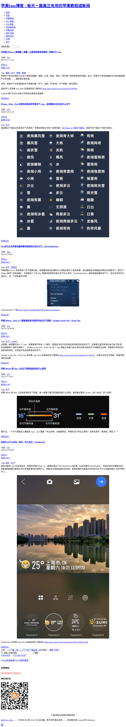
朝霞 (18, 73)
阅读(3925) (5, 458)
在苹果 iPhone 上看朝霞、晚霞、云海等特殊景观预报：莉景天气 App (31, 52)
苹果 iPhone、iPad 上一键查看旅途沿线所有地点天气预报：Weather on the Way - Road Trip (40, 321)
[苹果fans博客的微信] (14, 709)
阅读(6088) (5, 120)
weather (14, 341)
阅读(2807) (5, 336)
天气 (13, 73)
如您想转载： (6, 668)
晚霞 (24, 73)
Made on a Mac (7, 720)
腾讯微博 (24, 660)
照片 (8, 463)
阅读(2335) (5, 68)
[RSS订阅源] (2, 653)
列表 (57, 650)
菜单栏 (14, 267)
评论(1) (4, 382)
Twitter (23, 655)
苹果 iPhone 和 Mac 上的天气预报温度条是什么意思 (23, 369)
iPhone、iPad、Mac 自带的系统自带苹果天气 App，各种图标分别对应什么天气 (35, 104)
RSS (8, 655)
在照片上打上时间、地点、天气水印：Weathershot (23, 442)
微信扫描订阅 (6, 679)
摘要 (51, 650)
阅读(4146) (5, 384)
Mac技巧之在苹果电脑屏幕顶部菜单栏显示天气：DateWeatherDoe (29, 246)
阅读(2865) (5, 262)
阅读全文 (5, 98)
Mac (8, 252)
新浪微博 (10, 660)
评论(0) (4, 65)
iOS (8, 57)
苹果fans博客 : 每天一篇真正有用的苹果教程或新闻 (45, 6)
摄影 (8, 73)
